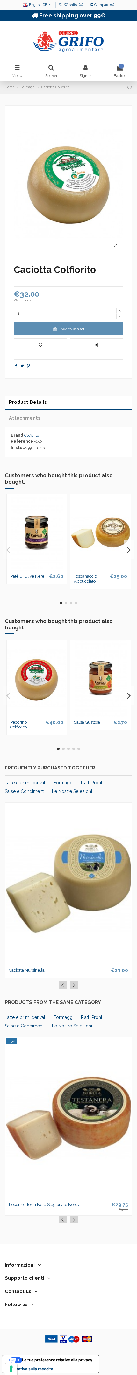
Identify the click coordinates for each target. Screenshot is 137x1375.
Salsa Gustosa (87, 722)
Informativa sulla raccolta (29, 1368)
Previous (63, 985)
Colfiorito (31, 435)
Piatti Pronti (92, 782)
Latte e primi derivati (25, 782)
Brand (17, 435)
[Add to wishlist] (40, 345)
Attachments (24, 418)
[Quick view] (44, 569)
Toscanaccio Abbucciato (85, 579)
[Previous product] (128, 87)
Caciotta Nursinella (27, 970)
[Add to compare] (96, 345)
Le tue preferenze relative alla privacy (57, 1360)
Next (74, 985)
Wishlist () (73, 5)
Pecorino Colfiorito (18, 725)
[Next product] (131, 87)
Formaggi (64, 782)
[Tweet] (22, 366)
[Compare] (36, 569)
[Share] (16, 366)
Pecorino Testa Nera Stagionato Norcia (45, 1204)
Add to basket (72, 329)
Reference (22, 441)
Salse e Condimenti (25, 791)
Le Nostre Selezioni (72, 791)
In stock (19, 447)
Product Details (28, 402)
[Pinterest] (28, 366)
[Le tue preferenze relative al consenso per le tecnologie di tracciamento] (11, 1369)
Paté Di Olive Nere (27, 576)
